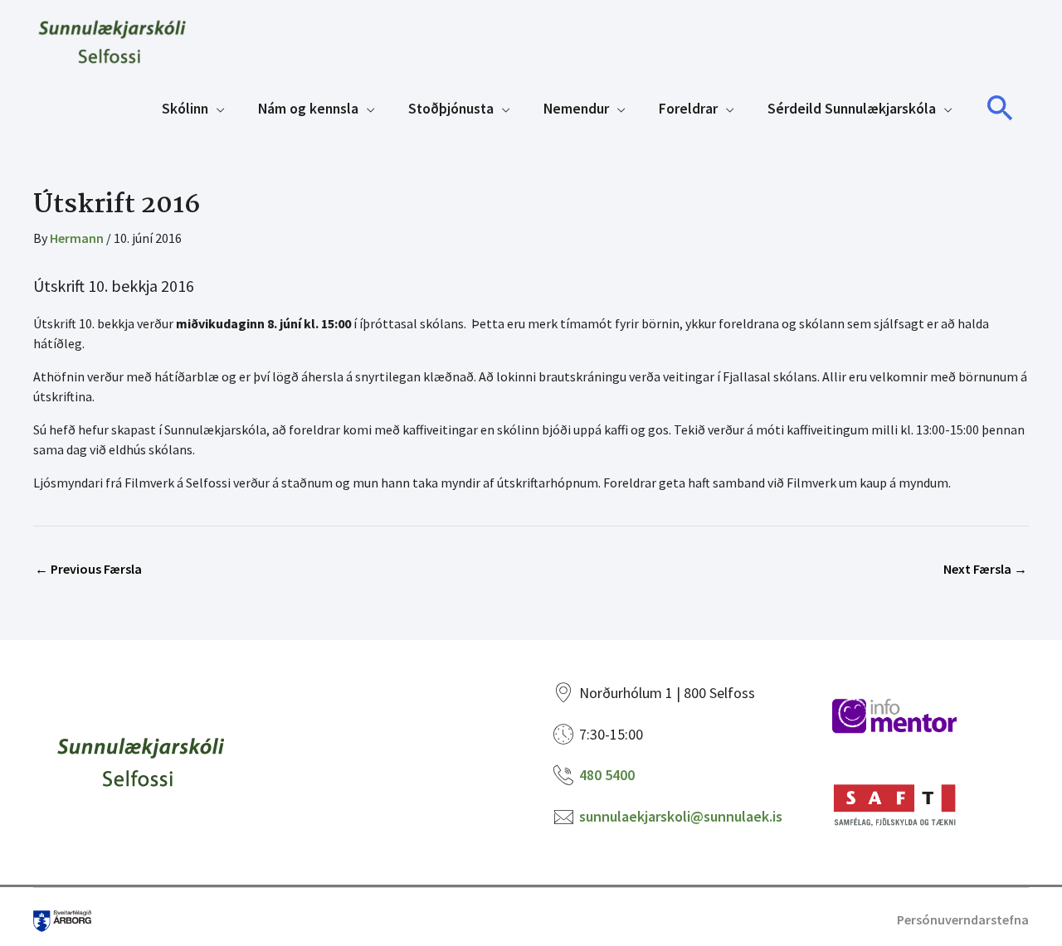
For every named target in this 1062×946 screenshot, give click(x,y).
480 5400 (607, 774)
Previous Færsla (88, 568)
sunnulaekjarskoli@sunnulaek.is (680, 816)
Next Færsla (985, 568)
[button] (1000, 108)
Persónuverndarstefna (963, 919)
